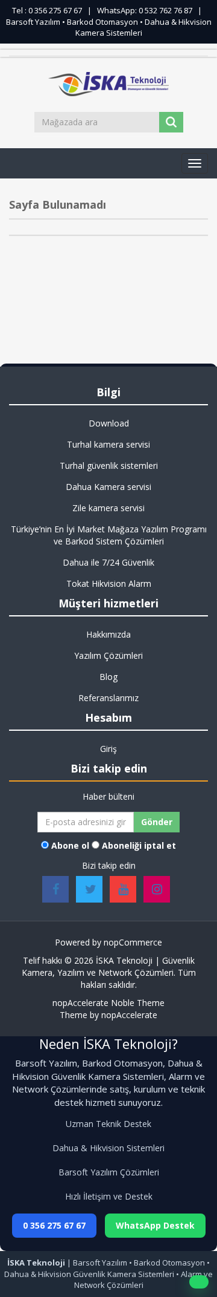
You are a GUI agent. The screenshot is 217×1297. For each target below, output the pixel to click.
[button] (194, 163)
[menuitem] (108, 423)
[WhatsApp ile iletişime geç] (199, 1282)
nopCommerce (133, 942)
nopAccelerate (129, 1015)
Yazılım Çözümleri (108, 655)
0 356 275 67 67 (54, 1225)
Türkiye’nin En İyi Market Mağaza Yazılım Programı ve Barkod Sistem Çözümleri (109, 535)
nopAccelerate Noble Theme (108, 1002)
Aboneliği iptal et (139, 845)
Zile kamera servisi (108, 508)
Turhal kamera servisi (108, 444)
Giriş (108, 748)
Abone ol (70, 845)
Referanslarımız (108, 698)
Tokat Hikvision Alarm (108, 583)
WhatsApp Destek (155, 1225)
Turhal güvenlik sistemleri (109, 465)
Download (109, 423)
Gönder (156, 822)
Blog (108, 676)
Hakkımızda (108, 634)
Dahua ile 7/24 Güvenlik (108, 562)
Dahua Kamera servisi (108, 486)
